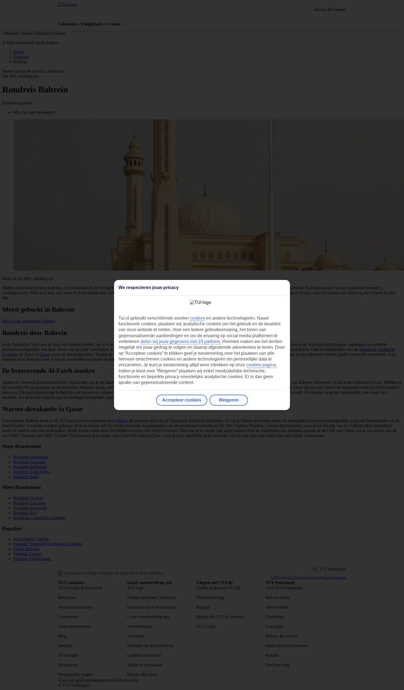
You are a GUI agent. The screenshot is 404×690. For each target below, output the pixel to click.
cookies (197, 318)
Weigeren (229, 400)
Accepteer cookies (181, 400)
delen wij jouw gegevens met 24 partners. (180, 341)
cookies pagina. (261, 364)
